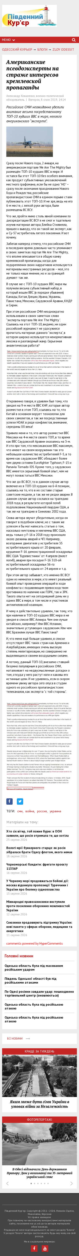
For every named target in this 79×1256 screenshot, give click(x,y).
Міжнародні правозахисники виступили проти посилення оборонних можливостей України (38, 906)
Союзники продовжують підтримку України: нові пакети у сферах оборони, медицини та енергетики (39, 926)
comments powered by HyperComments (34, 943)
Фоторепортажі (39, 1120)
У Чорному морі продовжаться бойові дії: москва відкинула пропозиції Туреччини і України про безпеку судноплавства (37, 885)
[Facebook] (34, 1248)
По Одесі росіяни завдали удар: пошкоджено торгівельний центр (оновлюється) (39, 993)
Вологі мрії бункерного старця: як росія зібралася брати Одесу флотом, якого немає (39, 850)
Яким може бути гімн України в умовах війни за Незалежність (39, 1104)
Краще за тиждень (39, 1051)
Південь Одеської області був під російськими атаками (30, 980)
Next (72, 1183)
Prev (7, 1183)
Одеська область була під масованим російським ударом (34, 967)
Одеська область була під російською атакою (34, 1006)
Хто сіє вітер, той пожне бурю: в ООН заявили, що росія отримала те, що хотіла (37, 833)
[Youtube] (45, 1248)
